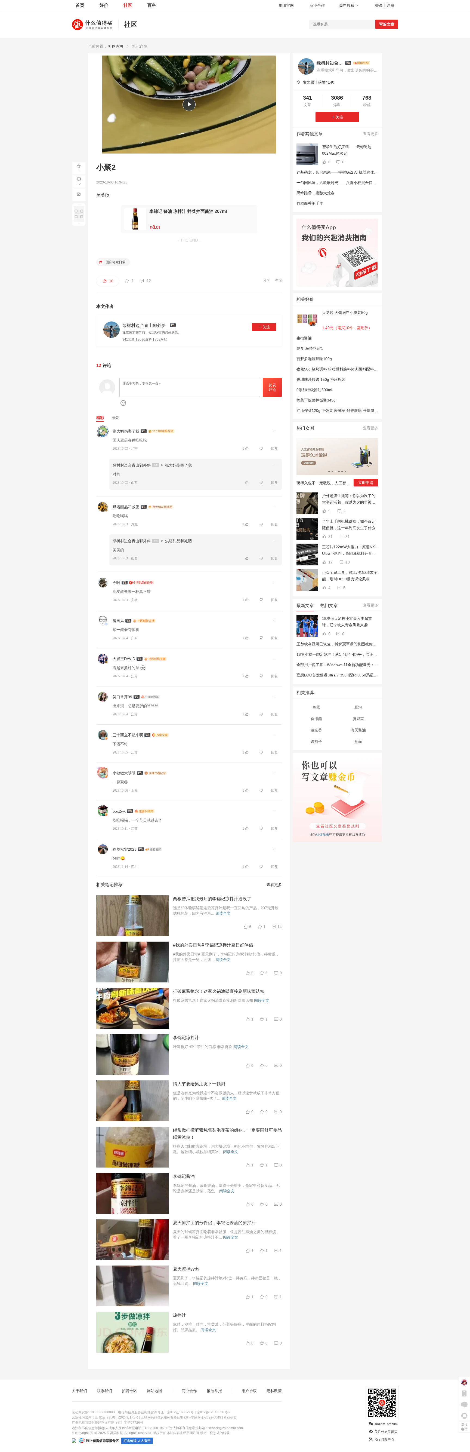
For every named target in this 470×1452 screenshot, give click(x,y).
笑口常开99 (122, 697)
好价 (104, 5)
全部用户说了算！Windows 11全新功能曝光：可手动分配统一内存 (352, 665)
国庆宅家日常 (115, 262)
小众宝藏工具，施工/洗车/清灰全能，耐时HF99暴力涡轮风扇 (350, 575)
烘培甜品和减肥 (126, 507)
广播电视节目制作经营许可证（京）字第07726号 (107, 1423)
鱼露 (316, 707)
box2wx (119, 811)
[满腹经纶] (361, 63)
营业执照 (230, 1417)
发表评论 (272, 387)
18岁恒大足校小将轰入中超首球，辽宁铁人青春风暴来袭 (347, 621)
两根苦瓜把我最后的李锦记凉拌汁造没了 (212, 898)
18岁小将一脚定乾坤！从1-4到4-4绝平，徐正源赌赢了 (342, 654)
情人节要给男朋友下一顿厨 (199, 1084)
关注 (266, 327)
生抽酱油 (304, 338)
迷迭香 (316, 730)
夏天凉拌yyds (186, 1269)
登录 (379, 5)
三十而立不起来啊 (128, 735)
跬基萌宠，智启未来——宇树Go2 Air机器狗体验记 (339, 172)
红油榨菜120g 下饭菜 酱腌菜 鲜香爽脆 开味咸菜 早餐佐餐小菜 (349, 410)
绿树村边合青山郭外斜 (132, 465)
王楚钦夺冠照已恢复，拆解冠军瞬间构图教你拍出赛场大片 (345, 644)
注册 (390, 5)
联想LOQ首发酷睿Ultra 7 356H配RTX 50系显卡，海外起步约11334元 (355, 675)
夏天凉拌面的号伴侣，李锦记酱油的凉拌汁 (214, 1222)
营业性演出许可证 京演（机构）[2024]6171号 (105, 1417)
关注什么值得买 (386, 1432)
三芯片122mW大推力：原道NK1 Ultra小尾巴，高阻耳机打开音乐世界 (349, 551)
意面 (358, 741)
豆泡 (358, 707)
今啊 (116, 582)
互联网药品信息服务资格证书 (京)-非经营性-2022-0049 (181, 1417)
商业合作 (317, 5)
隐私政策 (274, 1391)
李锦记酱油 (184, 1176)
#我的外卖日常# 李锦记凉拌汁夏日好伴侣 (213, 945)
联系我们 (104, 1391)
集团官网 (286, 5)
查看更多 (274, 885)
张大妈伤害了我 (126, 431)
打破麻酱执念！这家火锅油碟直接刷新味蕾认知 (218, 991)
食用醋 (316, 718)
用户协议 (249, 1391)
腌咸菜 (358, 718)
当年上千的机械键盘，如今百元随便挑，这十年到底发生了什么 (348, 524)
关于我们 (79, 1391)
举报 (278, 280)
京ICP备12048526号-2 (213, 1412)
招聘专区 (129, 1391)
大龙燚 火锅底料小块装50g (345, 312)
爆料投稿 (346, 5)
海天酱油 (358, 730)
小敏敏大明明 (124, 773)
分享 (266, 280)
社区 (127, 5)
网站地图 (154, 1391)
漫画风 (118, 620)
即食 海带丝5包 (309, 348)
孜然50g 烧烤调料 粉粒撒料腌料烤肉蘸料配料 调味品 (341, 369)
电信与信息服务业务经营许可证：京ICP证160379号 (156, 1412)
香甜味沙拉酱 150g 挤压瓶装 (320, 379)
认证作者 (322, 834)
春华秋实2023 (125, 849)
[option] (337, 464)
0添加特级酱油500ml (314, 390)
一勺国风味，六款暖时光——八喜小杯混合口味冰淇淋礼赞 (345, 182)
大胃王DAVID (124, 659)
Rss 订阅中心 (384, 1439)
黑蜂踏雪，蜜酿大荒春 (315, 193)
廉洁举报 (214, 1391)
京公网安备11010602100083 (93, 1412)
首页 (80, 5)
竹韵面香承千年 (309, 203)
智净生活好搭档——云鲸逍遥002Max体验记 (347, 150)
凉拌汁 (179, 1315)
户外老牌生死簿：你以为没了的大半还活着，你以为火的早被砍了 (348, 500)
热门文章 (329, 605)
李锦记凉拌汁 (186, 1037)
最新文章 (305, 605)
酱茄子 (316, 741)
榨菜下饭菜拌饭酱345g (316, 400)
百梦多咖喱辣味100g (314, 359)
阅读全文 (223, 913)
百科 (151, 5)
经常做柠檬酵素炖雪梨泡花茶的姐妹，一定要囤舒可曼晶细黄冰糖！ (227, 1133)
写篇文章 (386, 24)
